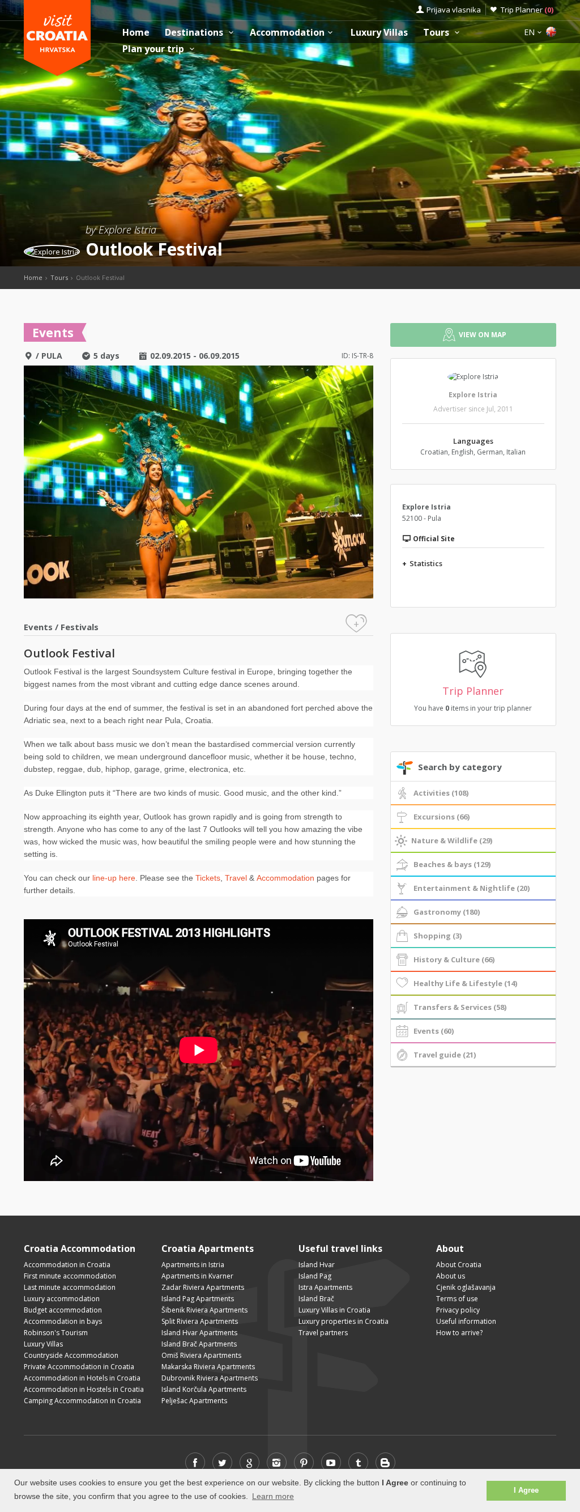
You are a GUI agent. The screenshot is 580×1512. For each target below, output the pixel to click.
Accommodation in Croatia (67, 1264)
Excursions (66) (441, 817)
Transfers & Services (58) (459, 1007)
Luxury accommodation (62, 1298)
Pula (51, 355)
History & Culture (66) (453, 959)
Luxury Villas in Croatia (334, 1310)
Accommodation (287, 33)
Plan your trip (154, 49)
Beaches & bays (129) (452, 864)
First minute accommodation (70, 1276)
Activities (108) (440, 793)
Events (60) (433, 1031)
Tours (437, 33)
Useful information (466, 1321)
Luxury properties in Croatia (343, 1321)
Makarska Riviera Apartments (208, 1366)
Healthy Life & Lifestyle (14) (465, 983)
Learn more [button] (273, 1496)
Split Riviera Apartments (199, 1321)
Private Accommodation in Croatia (79, 1366)
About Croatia (458, 1264)
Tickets (207, 877)
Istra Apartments (325, 1287)
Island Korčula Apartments (203, 1389)
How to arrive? (459, 1332)
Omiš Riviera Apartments (201, 1355)
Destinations (195, 33)
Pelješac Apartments (194, 1400)
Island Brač (316, 1298)
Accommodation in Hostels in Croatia (84, 1389)
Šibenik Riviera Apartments (204, 1310)
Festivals (80, 626)
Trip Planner (527, 10)
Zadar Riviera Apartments (202, 1287)
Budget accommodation (63, 1310)
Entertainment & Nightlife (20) (471, 888)
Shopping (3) (437, 936)
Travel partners (323, 1332)
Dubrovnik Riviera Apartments (209, 1378)
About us (450, 1276)
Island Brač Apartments (199, 1344)
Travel (236, 877)
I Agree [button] (526, 1490)
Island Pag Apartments (197, 1298)
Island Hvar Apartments (199, 1332)
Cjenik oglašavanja (466, 1287)
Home (136, 33)
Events (38, 626)
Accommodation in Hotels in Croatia (82, 1378)
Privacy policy (458, 1310)
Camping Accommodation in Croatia (82, 1400)
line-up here (113, 877)
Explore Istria (473, 395)
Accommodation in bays (63, 1321)
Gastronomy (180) (446, 912)
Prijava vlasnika (454, 10)
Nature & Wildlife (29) (451, 840)
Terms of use (457, 1298)
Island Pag (314, 1276)
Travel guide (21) (444, 1055)
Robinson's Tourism (56, 1332)
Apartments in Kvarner (197, 1276)
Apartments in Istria (192, 1264)
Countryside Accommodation (71, 1355)
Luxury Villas (379, 33)
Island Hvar (316, 1264)
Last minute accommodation (70, 1287)
